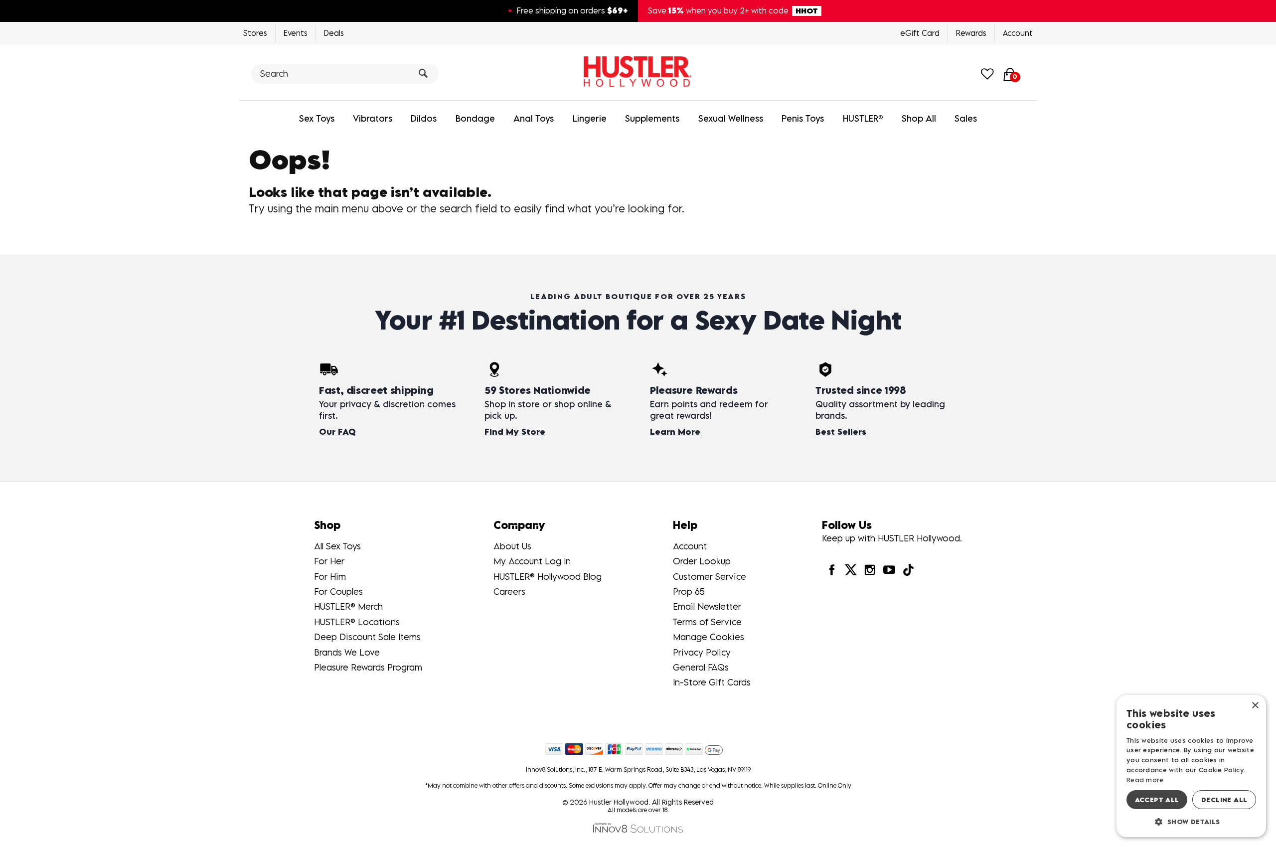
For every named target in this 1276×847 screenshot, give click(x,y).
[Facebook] (831, 569)
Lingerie (590, 118)
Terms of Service (707, 622)
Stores (255, 32)
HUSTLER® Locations (357, 622)
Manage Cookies (708, 637)
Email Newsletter (707, 606)
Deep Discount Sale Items (367, 637)
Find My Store (514, 431)
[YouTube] (888, 569)
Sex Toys (316, 118)
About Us (512, 546)
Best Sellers (840, 431)
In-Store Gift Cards (712, 682)
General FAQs (701, 667)
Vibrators (372, 118)
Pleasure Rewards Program (368, 667)
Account (1018, 32)
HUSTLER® (863, 118)
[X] (850, 569)
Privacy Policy (702, 652)
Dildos (424, 118)
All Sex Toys (337, 546)
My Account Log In (532, 561)
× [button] (1255, 705)
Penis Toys (803, 118)
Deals (334, 32)
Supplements (652, 118)
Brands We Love (347, 652)
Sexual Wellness (730, 118)
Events (296, 32)
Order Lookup (702, 561)
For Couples (338, 591)
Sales (966, 118)
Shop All (919, 118)
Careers (509, 591)
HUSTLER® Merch (348, 606)
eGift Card (920, 32)
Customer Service (709, 576)
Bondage (475, 118)
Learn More (675, 431)
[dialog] (1191, 766)
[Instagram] (869, 569)
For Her (329, 561)
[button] (1191, 821)
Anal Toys (533, 118)
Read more (1145, 780)
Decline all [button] (1224, 800)
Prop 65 (689, 591)
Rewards (971, 32)
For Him (330, 576)
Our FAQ (337, 431)
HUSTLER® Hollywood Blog (547, 576)
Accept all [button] (1157, 800)
